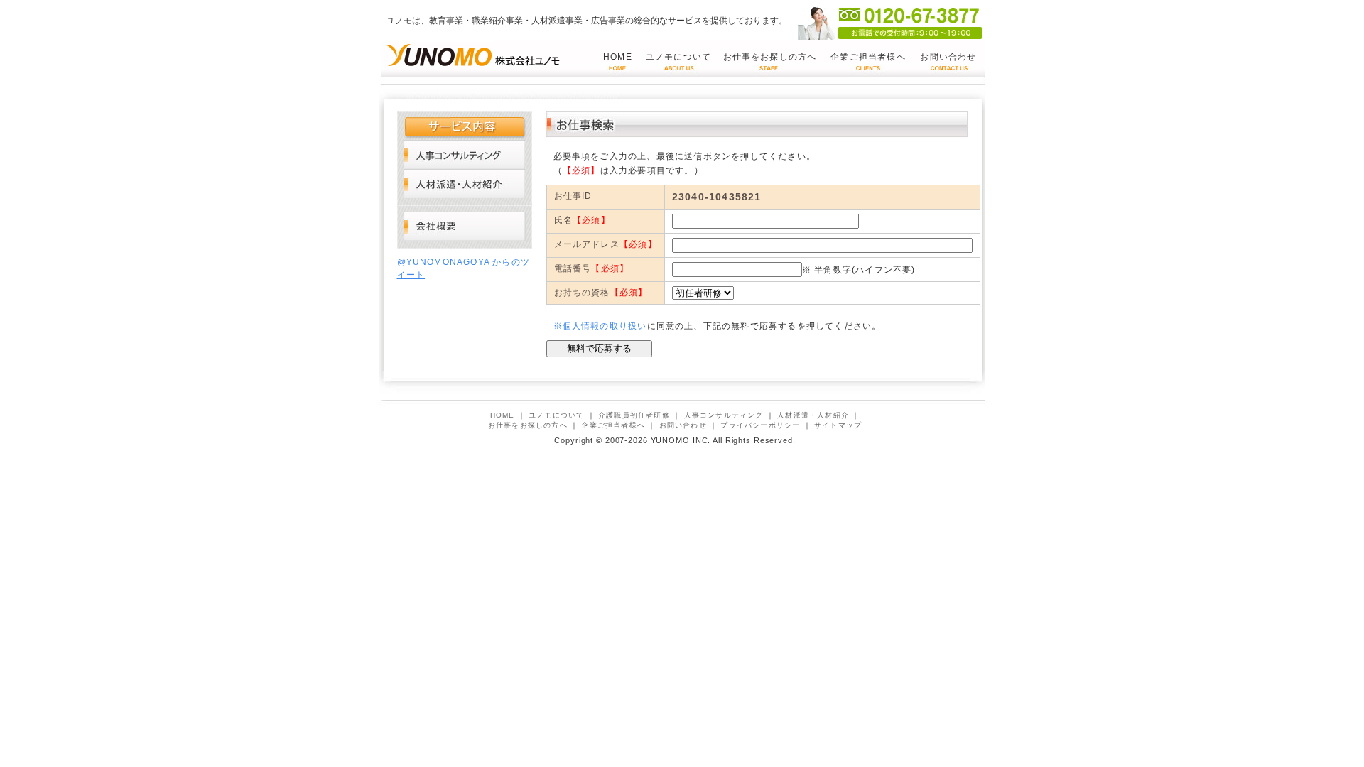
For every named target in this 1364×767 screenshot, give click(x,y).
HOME (617, 57)
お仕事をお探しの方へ (770, 57)
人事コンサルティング (464, 154)
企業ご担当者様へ (868, 57)
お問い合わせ (948, 57)
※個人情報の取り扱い (600, 326)
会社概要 (464, 226)
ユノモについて (678, 57)
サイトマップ (838, 425)
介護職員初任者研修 (634, 415)
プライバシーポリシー (760, 425)
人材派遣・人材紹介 (464, 183)
